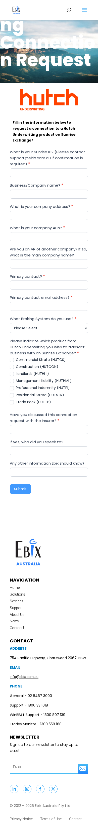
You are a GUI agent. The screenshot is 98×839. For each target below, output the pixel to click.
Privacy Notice (21, 819)
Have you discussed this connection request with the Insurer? (43, 417)
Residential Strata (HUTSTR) (39, 395)
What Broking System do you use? (43, 318)
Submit (20, 488)
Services (16, 601)
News (14, 621)
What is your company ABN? (37, 227)
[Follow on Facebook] (40, 789)
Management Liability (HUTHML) (43, 380)
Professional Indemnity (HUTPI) (42, 387)
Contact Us (18, 628)
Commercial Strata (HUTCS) (40, 359)
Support (16, 608)
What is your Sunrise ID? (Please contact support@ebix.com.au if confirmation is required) (47, 158)
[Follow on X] (53, 789)
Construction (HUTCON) (36, 366)
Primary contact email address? (41, 297)
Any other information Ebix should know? (47, 463)
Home (15, 588)
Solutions (17, 594)
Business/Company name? (36, 185)
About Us (17, 615)
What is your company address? (41, 206)
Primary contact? (27, 276)
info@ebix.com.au (24, 677)
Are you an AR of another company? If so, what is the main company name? (48, 252)
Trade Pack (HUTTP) (33, 402)
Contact (75, 819)
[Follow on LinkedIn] (14, 789)
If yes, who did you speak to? (36, 442)
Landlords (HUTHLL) (32, 373)
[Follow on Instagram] (27, 789)
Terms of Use (51, 819)
